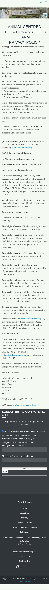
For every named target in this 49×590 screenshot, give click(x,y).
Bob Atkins (25, 581)
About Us (24, 513)
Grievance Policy (24, 522)
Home (24, 508)
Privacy (24, 517)
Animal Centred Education (24, 527)
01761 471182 (24, 556)
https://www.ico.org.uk (25, 405)
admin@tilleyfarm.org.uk (23, 147)
